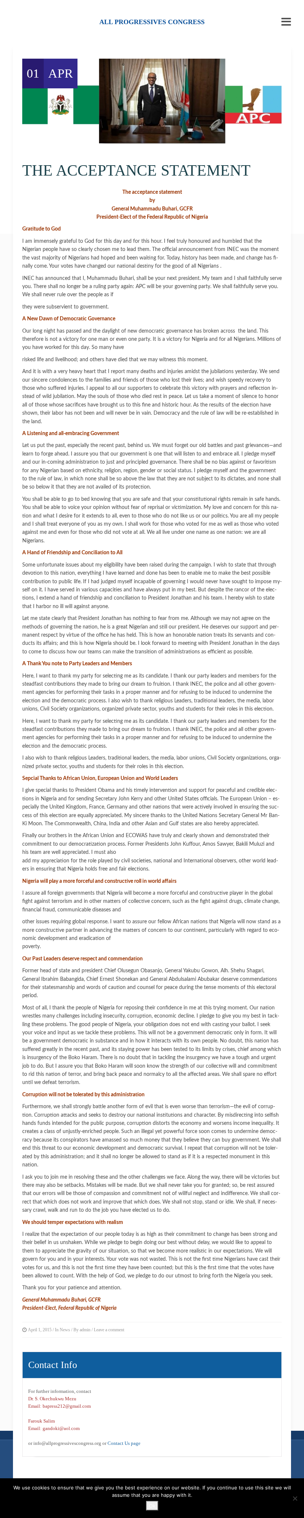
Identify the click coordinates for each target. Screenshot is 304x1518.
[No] (294, 1498)
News (65, 1329)
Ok (152, 1506)
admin (85, 1329)
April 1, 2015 (40, 1329)
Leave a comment (109, 1329)
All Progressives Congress (152, 22)
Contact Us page (124, 1443)
